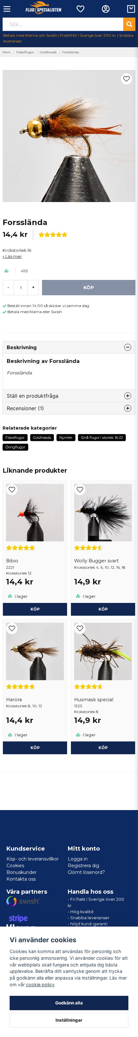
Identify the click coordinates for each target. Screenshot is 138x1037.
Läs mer (13, 256)
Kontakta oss (21, 879)
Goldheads (48, 52)
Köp (35, 609)
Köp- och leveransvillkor (32, 859)
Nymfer (65, 437)
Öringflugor (15, 447)
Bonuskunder (21, 872)
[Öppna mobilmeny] (7, 9)
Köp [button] (103, 609)
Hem (7, 52)
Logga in (78, 859)
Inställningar (69, 1020)
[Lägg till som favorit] (80, 9)
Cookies (15, 865)
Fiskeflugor (25, 52)
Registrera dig (83, 865)
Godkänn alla (69, 1002)
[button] (126, 79)
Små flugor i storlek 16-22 (102, 437)
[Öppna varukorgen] (131, 9)
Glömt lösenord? (86, 872)
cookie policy (40, 984)
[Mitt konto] (106, 9)
